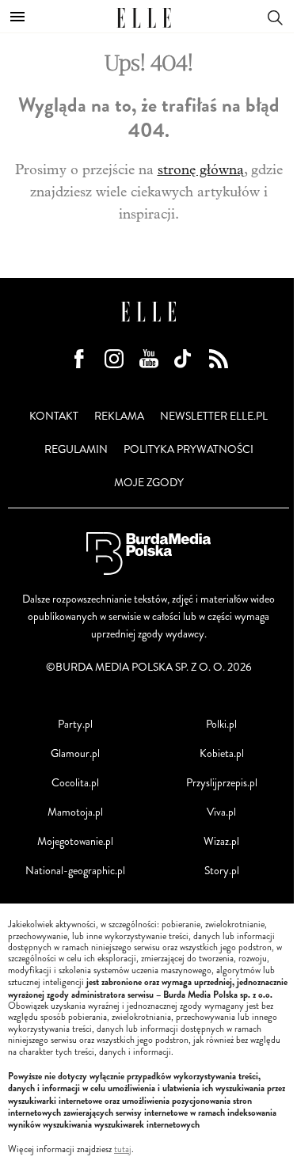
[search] (275, 16)
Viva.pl (221, 812)
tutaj (122, 1149)
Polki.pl (221, 724)
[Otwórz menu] (17, 16)
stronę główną (201, 170)
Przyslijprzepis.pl (221, 782)
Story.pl (221, 870)
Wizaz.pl (221, 841)
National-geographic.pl (75, 870)
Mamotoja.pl (75, 812)
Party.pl (75, 724)
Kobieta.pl (222, 753)
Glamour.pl (75, 753)
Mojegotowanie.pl (75, 841)
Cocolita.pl (75, 782)
